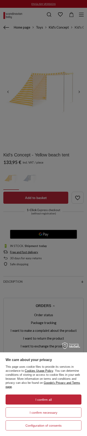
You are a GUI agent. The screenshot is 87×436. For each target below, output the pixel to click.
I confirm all (43, 399)
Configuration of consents (43, 425)
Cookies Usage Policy (39, 370)
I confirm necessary (43, 412)
